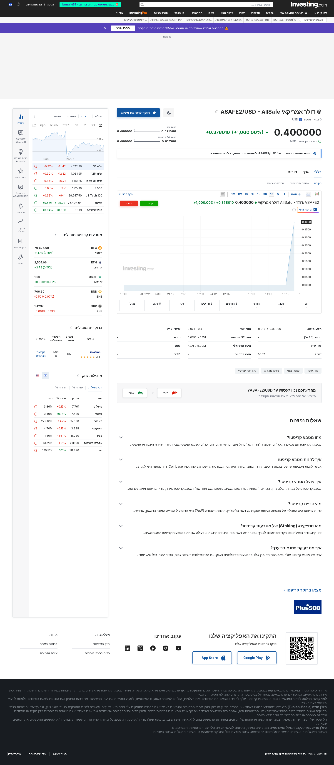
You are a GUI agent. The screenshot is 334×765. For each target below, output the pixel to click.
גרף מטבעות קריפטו (135, 19)
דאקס (98, 202)
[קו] (308, 194)
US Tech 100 (93, 195)
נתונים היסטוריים (299, 183)
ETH (94, 262)
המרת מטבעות (275, 183)
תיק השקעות (101, 644)
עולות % (77, 387)
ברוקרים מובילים (88, 327)
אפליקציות (102, 634)
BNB (94, 291)
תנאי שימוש (60, 754)
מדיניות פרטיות (37, 754)
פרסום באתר (48, 644)
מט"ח (98, 116)
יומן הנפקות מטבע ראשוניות (166, 19)
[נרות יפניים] (316, 194)
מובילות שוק (92, 375)
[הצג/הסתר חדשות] (222, 194)
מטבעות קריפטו (314, 19)
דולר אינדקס (94, 210)
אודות (53, 634)
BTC (94, 248)
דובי (165, 393)
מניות (57, 116)
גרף (305, 172)
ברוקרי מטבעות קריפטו (199, 19)
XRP (94, 306)
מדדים (85, 116)
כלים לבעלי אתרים (97, 653)
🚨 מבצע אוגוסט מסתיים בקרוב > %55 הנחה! (90, 4)
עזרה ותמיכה (48, 653)
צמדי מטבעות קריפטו (257, 19)
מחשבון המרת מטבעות (228, 19)
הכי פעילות (95, 387)
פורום (292, 172)
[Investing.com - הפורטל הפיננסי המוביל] (309, 4)
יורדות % (61, 387)
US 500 (97, 188)
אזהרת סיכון (14, 754)
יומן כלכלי (180, 13)
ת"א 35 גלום (94, 181)
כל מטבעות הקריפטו (284, 19)
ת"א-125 (96, 173)
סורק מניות (161, 13)
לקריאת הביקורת (41, 353)
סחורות (71, 116)
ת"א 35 (97, 166)
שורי (131, 393)
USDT (93, 277)
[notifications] (18, 4)
